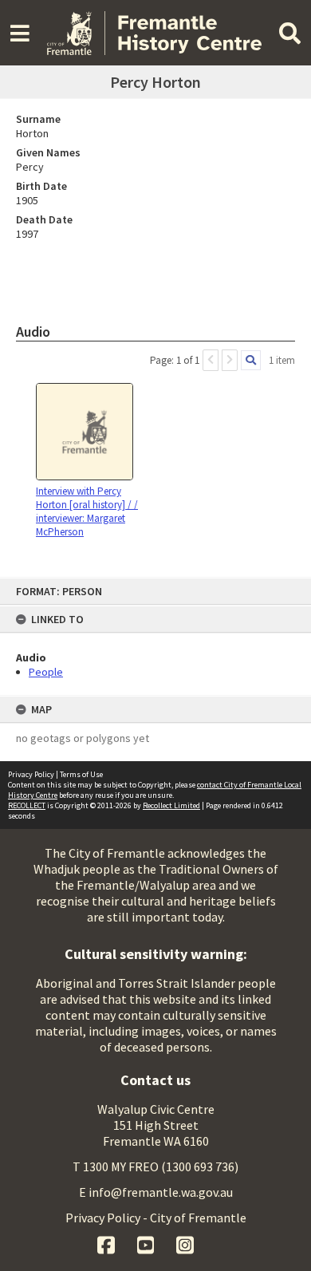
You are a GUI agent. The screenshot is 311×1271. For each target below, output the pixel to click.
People (46, 672)
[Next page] (230, 360)
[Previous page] (210, 360)
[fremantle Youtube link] (147, 1243)
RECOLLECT (26, 805)
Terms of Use (81, 774)
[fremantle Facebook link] (107, 1243)
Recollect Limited (171, 805)
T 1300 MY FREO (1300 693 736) (155, 1166)
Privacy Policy (31, 774)
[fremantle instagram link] (185, 1243)
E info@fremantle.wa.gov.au (156, 1192)
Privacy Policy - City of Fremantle (155, 1218)
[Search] (251, 360)
